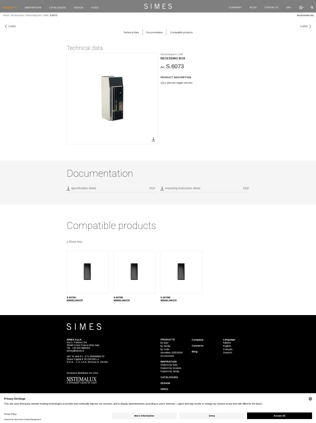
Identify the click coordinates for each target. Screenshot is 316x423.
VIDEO (95, 7)
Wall (46, 15)
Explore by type (168, 364)
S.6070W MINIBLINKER (168, 299)
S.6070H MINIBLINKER (75, 299)
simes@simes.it (75, 350)
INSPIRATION (33, 7)
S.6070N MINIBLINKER (122, 299)
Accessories (17, 15)
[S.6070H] (88, 272)
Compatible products (181, 32)
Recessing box (34, 15)
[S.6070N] (135, 272)
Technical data (131, 32)
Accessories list (305, 15)
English (227, 346)
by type (164, 342)
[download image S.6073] (153, 139)
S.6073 (53, 15)
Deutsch (227, 352)
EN (288, 7)
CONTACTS (271, 7)
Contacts (197, 345)
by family (165, 346)
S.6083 (304, 26)
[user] (301, 8)
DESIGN (78, 7)
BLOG (253, 7)
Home (6, 15)
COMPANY (235, 7)
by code (164, 349)
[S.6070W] (181, 272)
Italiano (227, 342)
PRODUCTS (10, 7)
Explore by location (170, 368)
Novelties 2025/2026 (171, 352)
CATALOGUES (57, 7)
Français (228, 349)
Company (197, 339)
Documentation (154, 32)
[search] (312, 7)
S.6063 (12, 26)
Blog (195, 351)
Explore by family (169, 371)
